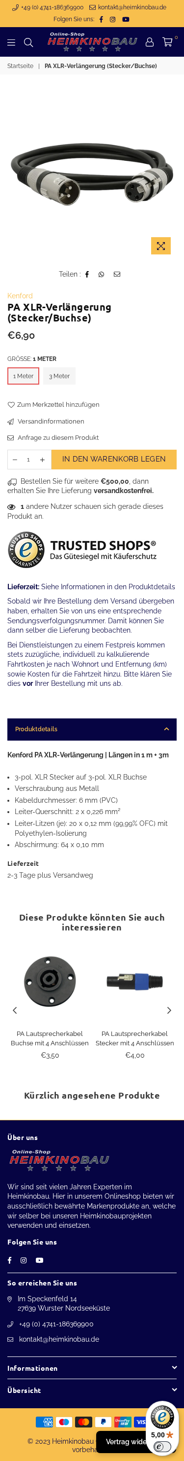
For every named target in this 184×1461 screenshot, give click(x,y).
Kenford (20, 296)
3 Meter (59, 376)
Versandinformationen (50, 421)
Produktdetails (36, 729)
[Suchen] (28, 42)
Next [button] (169, 1010)
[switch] (162, 1446)
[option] (92, 174)
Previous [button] (14, 1010)
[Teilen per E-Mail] (117, 274)
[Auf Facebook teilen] (87, 274)
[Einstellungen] (149, 42)
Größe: (31, 359)
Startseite (20, 66)
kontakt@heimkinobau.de (131, 7)
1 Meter (23, 376)
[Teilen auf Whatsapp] (101, 274)
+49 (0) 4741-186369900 (51, 7)
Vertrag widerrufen (136, 1442)
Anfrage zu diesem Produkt (57, 437)
